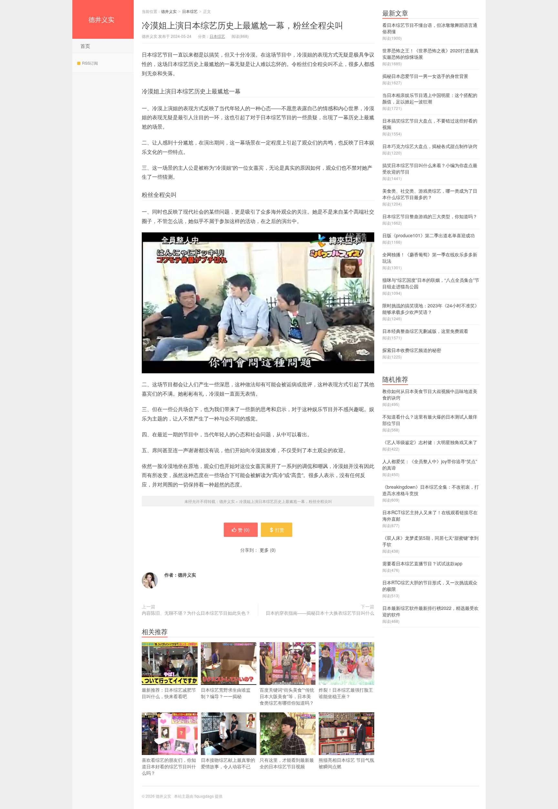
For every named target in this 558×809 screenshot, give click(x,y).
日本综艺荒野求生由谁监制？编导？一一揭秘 (226, 693)
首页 (85, 45)
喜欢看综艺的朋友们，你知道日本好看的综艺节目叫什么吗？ (169, 766)
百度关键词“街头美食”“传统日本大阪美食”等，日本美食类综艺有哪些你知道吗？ (287, 696)
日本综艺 (190, 11)
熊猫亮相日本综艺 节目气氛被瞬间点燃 (346, 763)
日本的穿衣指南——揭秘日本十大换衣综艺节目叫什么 (320, 613)
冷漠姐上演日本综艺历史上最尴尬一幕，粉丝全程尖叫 (242, 25)
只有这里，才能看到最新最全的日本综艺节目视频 (287, 763)
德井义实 (101, 19)
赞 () (244, 530)
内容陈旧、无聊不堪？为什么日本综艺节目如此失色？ (196, 613)
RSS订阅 (90, 63)
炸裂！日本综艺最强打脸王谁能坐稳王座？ (346, 693)
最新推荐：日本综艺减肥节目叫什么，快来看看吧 (169, 693)
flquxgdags (204, 796)
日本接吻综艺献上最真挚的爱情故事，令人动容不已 (228, 763)
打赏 (279, 530)
